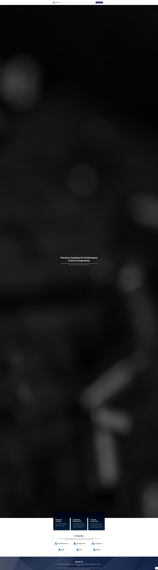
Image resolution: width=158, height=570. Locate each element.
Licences (87, 2)
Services (78, 2)
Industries (74, 2)
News (91, 2)
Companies (68, 2)
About (64, 2)
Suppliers (83, 2)
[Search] (105, 2)
